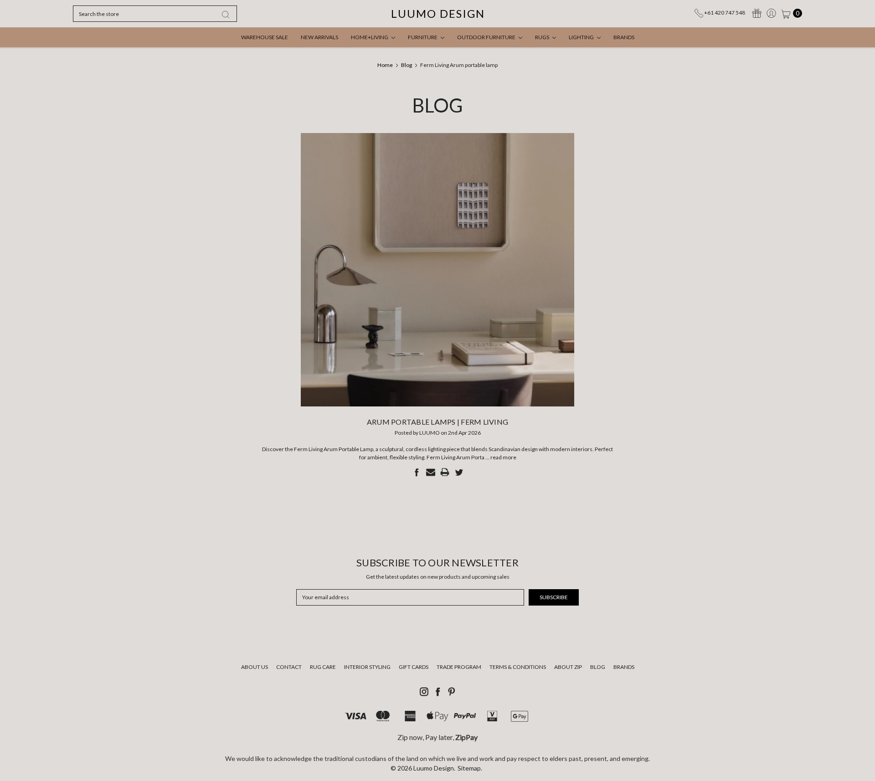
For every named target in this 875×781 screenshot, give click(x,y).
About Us (254, 666)
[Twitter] (458, 472)
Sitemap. (470, 768)
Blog (597, 666)
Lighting (582, 37)
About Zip (568, 666)
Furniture (423, 37)
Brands (623, 37)
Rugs (542, 37)
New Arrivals (319, 37)
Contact (289, 666)
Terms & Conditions (517, 666)
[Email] (430, 472)
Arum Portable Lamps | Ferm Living (437, 421)
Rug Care (323, 666)
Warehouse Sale (264, 37)
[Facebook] (416, 472)
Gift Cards (413, 666)
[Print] (444, 472)
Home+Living (370, 37)
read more (503, 457)
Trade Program (459, 666)
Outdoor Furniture (486, 37)
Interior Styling (367, 666)
